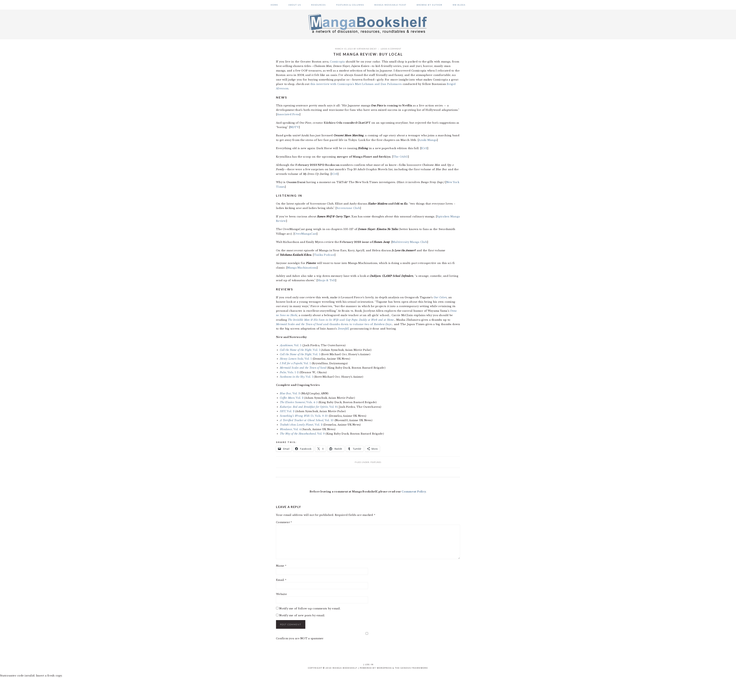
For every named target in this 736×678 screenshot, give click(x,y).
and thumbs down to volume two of (333, 324)
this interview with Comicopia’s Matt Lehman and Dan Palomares (356, 84)
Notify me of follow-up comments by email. (310, 608)
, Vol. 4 (290, 429)
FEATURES (375, 462)
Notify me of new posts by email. (302, 615)
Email (281, 580)
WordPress (384, 668)
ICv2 (424, 148)
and (341, 319)
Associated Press (288, 114)
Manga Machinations (302, 267)
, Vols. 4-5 (299, 402)
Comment (284, 522)
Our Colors (440, 297)
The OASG (400, 156)
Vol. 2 (301, 424)
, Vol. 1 (290, 345)
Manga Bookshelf (368, 23)
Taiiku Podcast (324, 254)
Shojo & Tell (326, 280)
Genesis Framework (414, 668)
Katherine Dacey (367, 49)
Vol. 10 (307, 420)
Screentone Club (348, 208)
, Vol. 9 (302, 433)
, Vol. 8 (308, 406)
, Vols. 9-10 (304, 415)
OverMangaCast (305, 233)
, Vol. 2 (291, 397)
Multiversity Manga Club (409, 242)
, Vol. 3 (290, 393)
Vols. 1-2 (289, 372)
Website (281, 594)
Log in (369, 664)
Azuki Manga (428, 140)
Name (281, 565)
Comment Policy (414, 491)
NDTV (294, 127)
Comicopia (337, 61)
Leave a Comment (391, 49)
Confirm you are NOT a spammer (300, 638)
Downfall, (343, 328)
